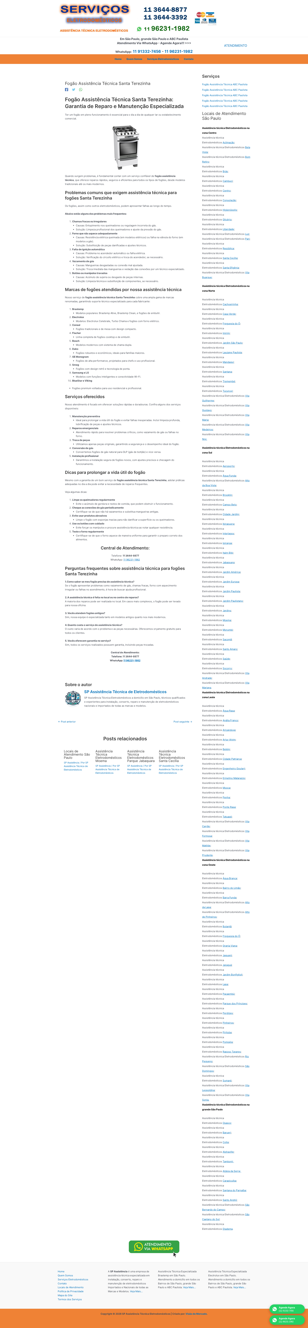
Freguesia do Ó (231, 323)
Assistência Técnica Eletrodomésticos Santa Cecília (172, 756)
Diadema (228, 1228)
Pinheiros (228, 1022)
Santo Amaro (230, 649)
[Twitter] (73, 89)
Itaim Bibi (228, 552)
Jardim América (231, 572)
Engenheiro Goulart (234, 768)
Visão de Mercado (196, 1313)
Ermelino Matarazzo (234, 778)
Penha (226, 797)
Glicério (227, 219)
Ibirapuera (228, 523)
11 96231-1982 (131, 559)
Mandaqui (228, 362)
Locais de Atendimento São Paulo (77, 754)
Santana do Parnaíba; (235, 1190)
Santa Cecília (230, 258)
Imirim (226, 333)
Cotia (226, 1142)
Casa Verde (229, 313)
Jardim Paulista (231, 591)
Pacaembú (229, 993)
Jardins (227, 610)
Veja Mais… (136, 1291)
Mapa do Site (65, 1295)
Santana (227, 371)
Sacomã (227, 639)
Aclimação (228, 142)
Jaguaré (227, 955)
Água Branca (230, 878)
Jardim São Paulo (232, 342)
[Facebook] (66, 89)
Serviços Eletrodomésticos (73, 1279)
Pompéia (228, 1042)
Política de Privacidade (71, 1291)
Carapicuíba (229, 1180)
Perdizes (228, 1013)
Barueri (227, 1132)
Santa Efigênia (231, 267)
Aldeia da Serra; (232, 1171)
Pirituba (227, 1032)
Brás (225, 171)
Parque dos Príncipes (235, 1003)
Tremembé (229, 381)
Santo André (230, 1200)
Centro (227, 190)
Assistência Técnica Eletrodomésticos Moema (108, 756)
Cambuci (228, 181)
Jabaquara (228, 562)
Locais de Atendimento (71, 1287)
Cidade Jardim (231, 514)
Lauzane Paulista (232, 352)
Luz (247, 233)
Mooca (226, 787)
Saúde (226, 658)
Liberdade (228, 229)
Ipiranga (227, 543)
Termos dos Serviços (70, 1299)
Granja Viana (230, 945)
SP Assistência (71, 762)
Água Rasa (229, 710)
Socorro (227, 668)
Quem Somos (65, 1275)
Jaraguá (227, 965)
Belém (226, 749)
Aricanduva (229, 729)
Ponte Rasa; (229, 807)
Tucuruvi (228, 390)
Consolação (229, 200)
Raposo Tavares (232, 1051)
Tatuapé (227, 816)
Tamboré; (228, 1161)
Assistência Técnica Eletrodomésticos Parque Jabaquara (141, 756)
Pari (247, 238)
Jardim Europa (231, 581)
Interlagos (228, 533)
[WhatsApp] (80, 89)
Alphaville (228, 1151)
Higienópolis (230, 209)
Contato (62, 1283)
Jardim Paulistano (233, 600)
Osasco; (227, 1122)
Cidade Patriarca (232, 758)
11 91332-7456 (147, 51)
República (228, 248)
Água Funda (229, 475)
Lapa (225, 984)
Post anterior (67, 721)
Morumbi (228, 629)
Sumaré (227, 1080)
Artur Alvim (229, 739)
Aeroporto (228, 466)
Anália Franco (230, 720)
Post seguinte (183, 721)
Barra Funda (229, 897)
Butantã (227, 926)
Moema (227, 620)
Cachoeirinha (230, 304)
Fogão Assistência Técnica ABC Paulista (224, 84)
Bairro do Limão (231, 887)
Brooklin (227, 494)
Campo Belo (229, 504)
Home (61, 1271)
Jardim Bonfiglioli (232, 974)
